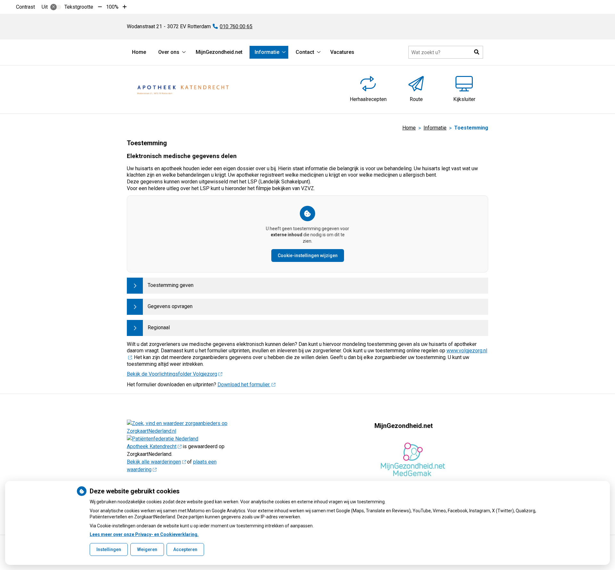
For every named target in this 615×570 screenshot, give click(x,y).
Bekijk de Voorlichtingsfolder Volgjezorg (172, 374)
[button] (476, 52)
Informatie (267, 52)
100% (112, 7)
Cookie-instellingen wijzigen (308, 255)
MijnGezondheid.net (219, 52)
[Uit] (55, 7)
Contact (305, 52)
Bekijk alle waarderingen (154, 462)
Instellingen (108, 549)
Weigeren (147, 549)
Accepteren (185, 549)
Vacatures (342, 52)
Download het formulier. (243, 384)
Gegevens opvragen (170, 306)
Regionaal (159, 327)
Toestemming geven (170, 285)
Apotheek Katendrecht (151, 446)
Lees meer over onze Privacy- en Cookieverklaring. (144, 534)
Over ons (168, 52)
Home (139, 52)
